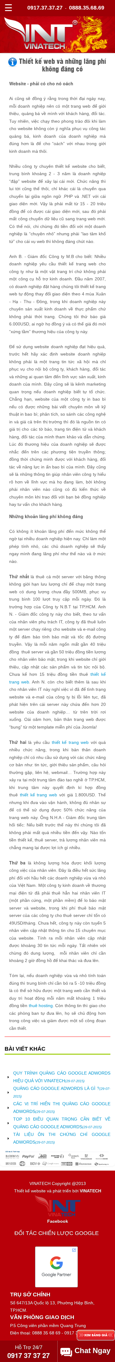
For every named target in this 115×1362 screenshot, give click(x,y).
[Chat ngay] (93, 1351)
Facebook (57, 1221)
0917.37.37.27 (45, 8)
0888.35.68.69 (86, 8)
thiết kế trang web (70, 742)
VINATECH (90, 1190)
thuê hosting (41, 1005)
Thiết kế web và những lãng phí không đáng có (62, 64)
